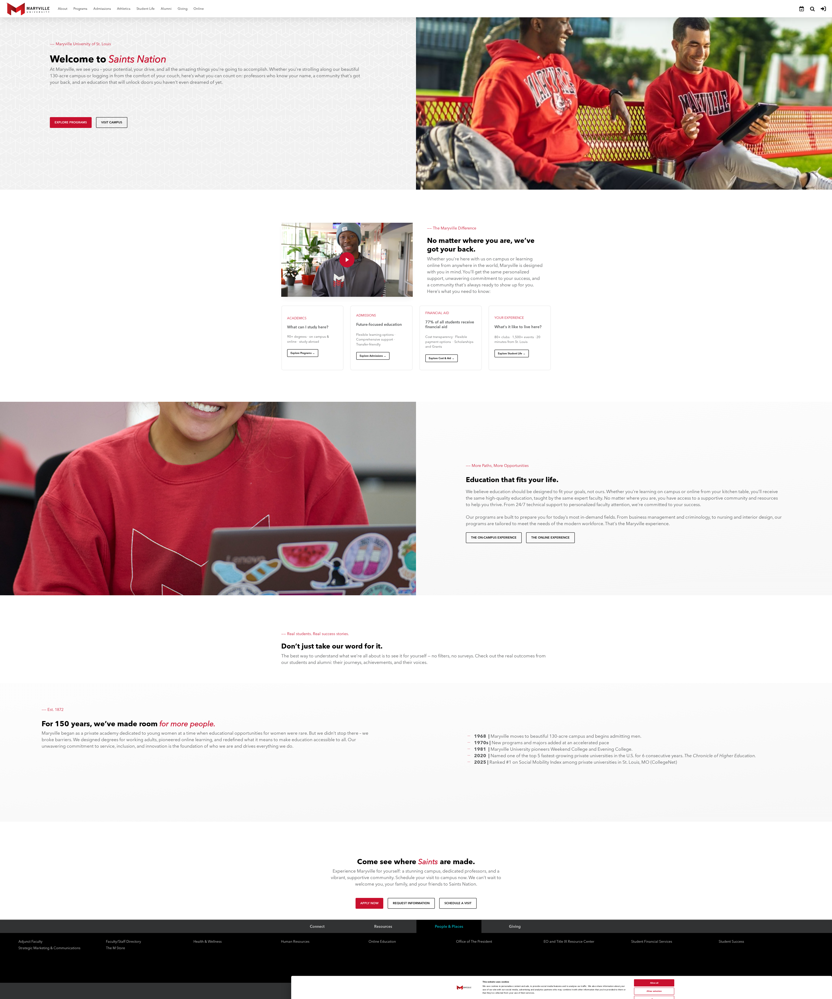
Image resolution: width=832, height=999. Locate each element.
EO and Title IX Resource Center (569, 941)
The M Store (115, 948)
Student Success (731, 941)
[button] (71, 122)
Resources (383, 926)
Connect (317, 926)
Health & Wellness (207, 941)
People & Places (449, 926)
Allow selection (654, 991)
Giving (515, 926)
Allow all (654, 983)
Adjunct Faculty (30, 941)
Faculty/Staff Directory (123, 941)
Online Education (382, 941)
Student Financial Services (651, 941)
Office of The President (474, 941)
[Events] (801, 8)
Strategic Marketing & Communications (49, 948)
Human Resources (295, 941)
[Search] (812, 8)
